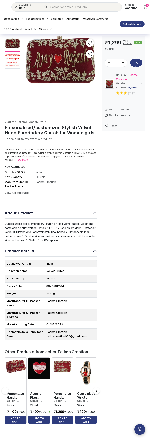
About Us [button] (30, 29)
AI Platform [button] (72, 19)
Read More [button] (22, 160)
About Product (19, 212)
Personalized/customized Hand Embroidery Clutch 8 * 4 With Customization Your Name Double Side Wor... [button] (62, 395)
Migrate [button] (44, 29)
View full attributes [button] (17, 192)
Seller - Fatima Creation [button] (13, 401)
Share (113, 126)
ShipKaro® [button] (57, 19)
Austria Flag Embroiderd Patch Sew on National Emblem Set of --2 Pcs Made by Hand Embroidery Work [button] (39, 395)
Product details (19, 250)
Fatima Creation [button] (127, 77)
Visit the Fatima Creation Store (25, 122)
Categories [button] (12, 19)
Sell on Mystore (132, 24)
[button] (4, 7)
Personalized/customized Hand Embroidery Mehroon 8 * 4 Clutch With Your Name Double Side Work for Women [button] (15, 395)
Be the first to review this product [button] (28, 139)
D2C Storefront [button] (13, 29)
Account (131, 7)
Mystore (132, 87)
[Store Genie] (139, 429)
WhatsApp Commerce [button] (95, 19)
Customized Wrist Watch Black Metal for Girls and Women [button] (86, 395)
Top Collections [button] (35, 19)
